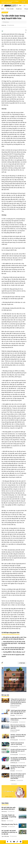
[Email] (14, 841)
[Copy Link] (17, 841)
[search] (17, 5)
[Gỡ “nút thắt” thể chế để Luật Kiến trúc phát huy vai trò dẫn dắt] (22, 832)
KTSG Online (4, 826)
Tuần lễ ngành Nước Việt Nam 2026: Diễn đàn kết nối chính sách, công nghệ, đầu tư (18, 712)
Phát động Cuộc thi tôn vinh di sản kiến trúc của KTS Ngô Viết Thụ (18, 767)
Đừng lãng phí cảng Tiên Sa (10, 824)
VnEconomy (4, 811)
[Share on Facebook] (7, 841)
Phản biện (4, 12)
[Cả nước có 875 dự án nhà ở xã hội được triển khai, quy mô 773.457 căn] (5, 751)
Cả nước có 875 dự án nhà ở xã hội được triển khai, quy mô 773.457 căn (18, 751)
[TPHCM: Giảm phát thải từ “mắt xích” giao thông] (5, 744)
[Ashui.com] (10, 5)
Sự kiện (13, 715)
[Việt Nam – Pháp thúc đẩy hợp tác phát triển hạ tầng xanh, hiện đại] (5, 736)
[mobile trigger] (3, 5)
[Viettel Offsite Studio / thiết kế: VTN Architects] (5, 720)
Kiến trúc (14, 780)
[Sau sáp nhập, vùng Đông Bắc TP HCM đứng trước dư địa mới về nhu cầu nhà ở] (5, 759)
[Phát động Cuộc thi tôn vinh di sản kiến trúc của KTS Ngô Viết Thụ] (5, 767)
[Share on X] (10, 841)
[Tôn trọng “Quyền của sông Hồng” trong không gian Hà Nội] (22, 816)
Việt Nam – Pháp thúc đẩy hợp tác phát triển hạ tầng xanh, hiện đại (18, 736)
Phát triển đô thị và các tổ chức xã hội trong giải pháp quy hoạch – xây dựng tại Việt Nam (13, 643)
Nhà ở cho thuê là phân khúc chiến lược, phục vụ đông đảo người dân (18, 726)
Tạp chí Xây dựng (5, 836)
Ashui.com (4, 25)
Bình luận (22, 663)
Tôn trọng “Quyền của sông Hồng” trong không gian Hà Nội (9, 816)
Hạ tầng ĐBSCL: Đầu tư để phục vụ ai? (14, 652)
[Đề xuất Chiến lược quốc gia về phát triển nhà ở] (22, 809)
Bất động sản (14, 762)
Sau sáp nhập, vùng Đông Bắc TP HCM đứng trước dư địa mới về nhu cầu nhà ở (18, 759)
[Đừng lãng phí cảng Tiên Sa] (22, 825)
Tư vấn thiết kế (15, 722)
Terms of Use (9, 2)
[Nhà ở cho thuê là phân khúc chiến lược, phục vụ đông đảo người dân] (5, 726)
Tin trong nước (15, 739)
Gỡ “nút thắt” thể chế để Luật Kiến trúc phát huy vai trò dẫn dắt (9, 832)
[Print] (20, 841)
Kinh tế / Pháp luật (15, 705)
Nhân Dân (4, 820)
